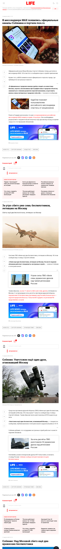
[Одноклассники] (34, 157)
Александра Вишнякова (15, 321)
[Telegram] (26, 157)
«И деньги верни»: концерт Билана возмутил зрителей (12, 530)
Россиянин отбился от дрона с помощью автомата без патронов (48, 192)
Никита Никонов (14, 480)
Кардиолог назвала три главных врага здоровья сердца (48, 530)
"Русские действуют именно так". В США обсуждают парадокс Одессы (28, 193)
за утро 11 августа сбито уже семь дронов (33, 291)
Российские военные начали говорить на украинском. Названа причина (47, 184)
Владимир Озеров (14, 143)
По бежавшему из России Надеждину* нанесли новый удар (11, 520)
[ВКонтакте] (30, 157)
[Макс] (22, 157)
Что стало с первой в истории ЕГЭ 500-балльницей (10, 192)
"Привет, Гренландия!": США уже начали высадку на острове (12, 183)
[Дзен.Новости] (18, 157)
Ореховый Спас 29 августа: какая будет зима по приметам (49, 520)
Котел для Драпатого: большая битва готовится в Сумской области (30, 183)
